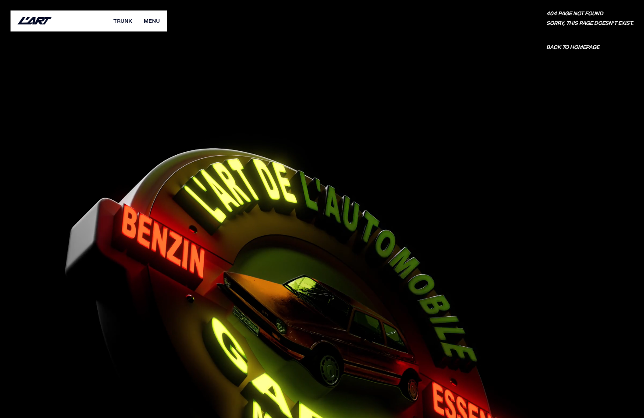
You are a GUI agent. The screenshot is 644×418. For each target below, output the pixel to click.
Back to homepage (572, 47)
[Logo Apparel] (35, 21)
